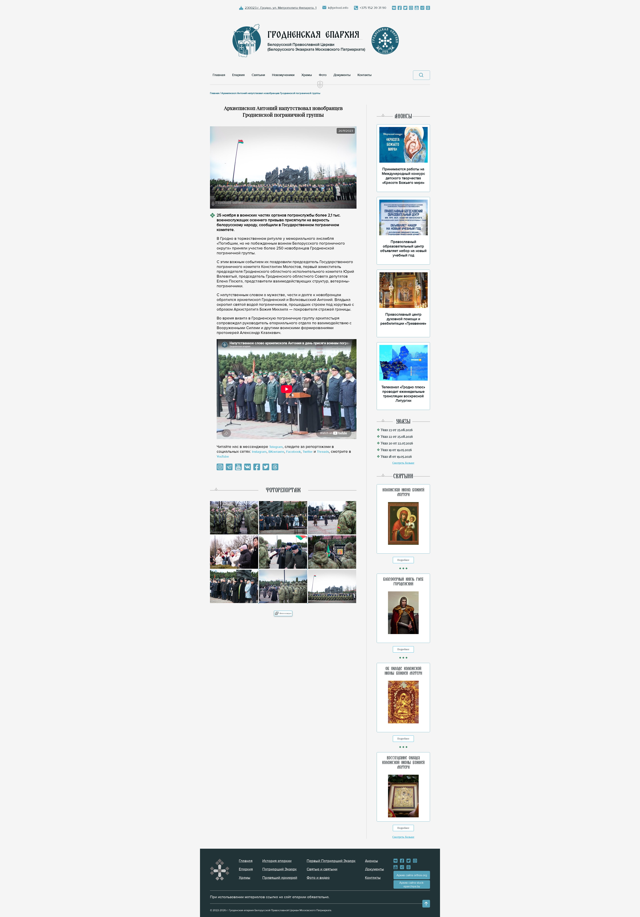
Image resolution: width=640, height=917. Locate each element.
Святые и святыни (322, 869)
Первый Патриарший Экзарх (331, 861)
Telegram (276, 447)
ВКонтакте (276, 452)
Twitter (308, 452)
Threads (323, 452)
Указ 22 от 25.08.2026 (397, 436)
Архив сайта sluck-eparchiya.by (411, 884)
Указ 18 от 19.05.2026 (396, 456)
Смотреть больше (403, 462)
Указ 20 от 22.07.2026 (397, 443)
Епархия (246, 869)
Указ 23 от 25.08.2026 (396, 429)
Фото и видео (285, 613)
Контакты (373, 878)
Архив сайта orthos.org (411, 875)
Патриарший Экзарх (279, 869)
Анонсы (371, 861)
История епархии (277, 861)
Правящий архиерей (279, 878)
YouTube (223, 457)
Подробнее (403, 560)
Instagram (259, 452)
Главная (245, 861)
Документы (374, 869)
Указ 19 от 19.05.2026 (396, 449)
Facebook (293, 452)
